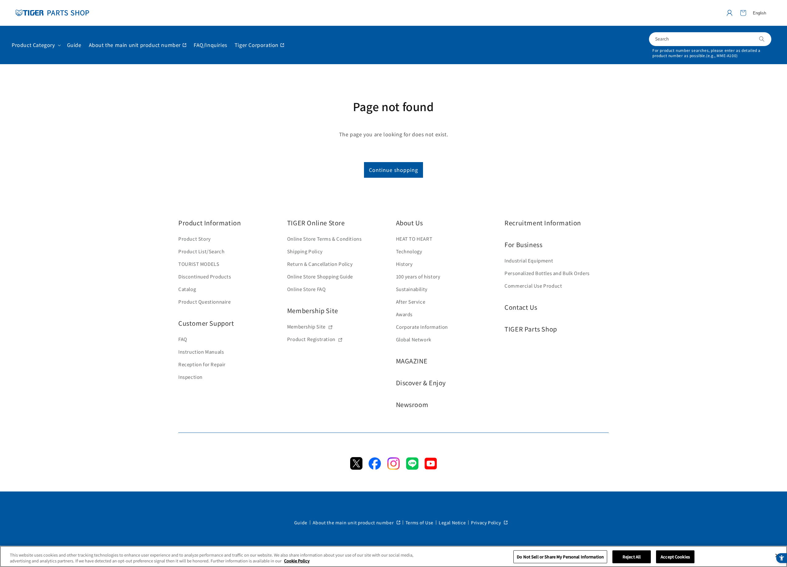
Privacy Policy (486, 522)
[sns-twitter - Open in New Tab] (356, 467)
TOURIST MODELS (198, 264)
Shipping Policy (305, 251)
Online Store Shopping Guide (320, 276)
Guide (300, 522)
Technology (409, 251)
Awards (404, 314)
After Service (410, 301)
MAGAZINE (412, 360)
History (404, 264)
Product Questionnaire (204, 301)
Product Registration (311, 339)
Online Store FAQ (306, 289)
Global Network (413, 339)
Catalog (187, 289)
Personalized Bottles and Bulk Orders (547, 273)
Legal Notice (452, 522)
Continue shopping (393, 169)
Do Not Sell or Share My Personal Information (560, 557)
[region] (393, 556)
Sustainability (412, 289)
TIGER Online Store (316, 222)
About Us (409, 222)
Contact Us (520, 307)
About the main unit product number (354, 522)
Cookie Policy (297, 561)
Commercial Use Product (533, 285)
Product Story (194, 238)
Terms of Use (419, 522)
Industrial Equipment (528, 260)
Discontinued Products (204, 276)
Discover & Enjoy (421, 382)
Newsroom (412, 404)
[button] (743, 13)
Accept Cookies (675, 557)
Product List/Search (201, 251)
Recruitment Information (542, 222)
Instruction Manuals (201, 351)
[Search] (762, 39)
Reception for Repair (202, 364)
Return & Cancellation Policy (320, 264)
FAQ (182, 339)
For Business (523, 244)
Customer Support (206, 323)
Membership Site (312, 310)
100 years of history (418, 276)
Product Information (209, 222)
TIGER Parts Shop (530, 328)
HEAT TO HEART (414, 238)
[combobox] (710, 39)
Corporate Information (422, 327)
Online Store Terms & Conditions (324, 238)
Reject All (632, 557)
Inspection (190, 377)
